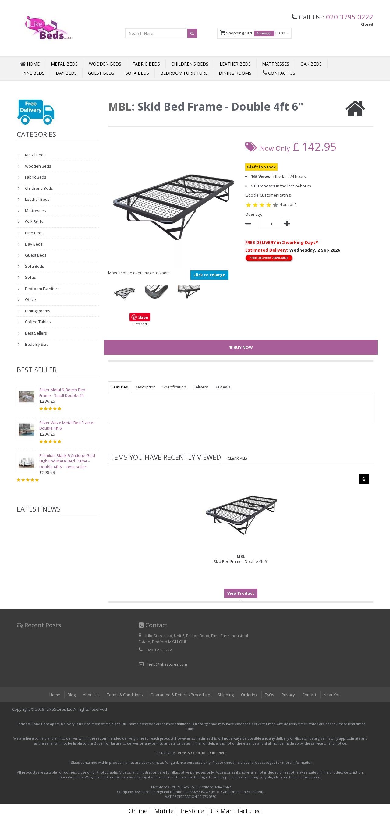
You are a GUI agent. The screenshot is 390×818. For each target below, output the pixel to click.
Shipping (226, 694)
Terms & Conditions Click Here (201, 752)
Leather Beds (235, 64)
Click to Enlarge (209, 275)
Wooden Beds (105, 64)
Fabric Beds (146, 64)
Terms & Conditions (125, 694)
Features (120, 387)
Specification (174, 387)
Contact (309, 694)
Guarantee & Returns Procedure (180, 694)
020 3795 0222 (349, 16)
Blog (72, 694)
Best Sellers (35, 333)
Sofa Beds (137, 73)
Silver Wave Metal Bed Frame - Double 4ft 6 (67, 425)
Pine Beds (33, 73)
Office (30, 299)
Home (54, 694)
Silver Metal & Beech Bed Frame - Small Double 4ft (62, 392)
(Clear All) (236, 458)
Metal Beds (64, 64)
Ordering (249, 694)
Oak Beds (311, 64)
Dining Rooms (235, 73)
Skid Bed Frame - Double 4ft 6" (241, 559)
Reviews (222, 387)
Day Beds (66, 73)
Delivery (200, 387)
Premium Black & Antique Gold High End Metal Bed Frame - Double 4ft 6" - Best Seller (67, 461)
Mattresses (275, 64)
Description (145, 387)
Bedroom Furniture (183, 73)
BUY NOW (242, 347)
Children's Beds (189, 64)
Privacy (288, 694)
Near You (332, 694)
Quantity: (253, 214)
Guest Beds (101, 73)
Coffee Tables (37, 321)
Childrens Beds (38, 188)
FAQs (269, 694)
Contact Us (281, 73)
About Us (91, 694)
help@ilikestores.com (167, 664)
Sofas (30, 277)
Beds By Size (36, 344)
